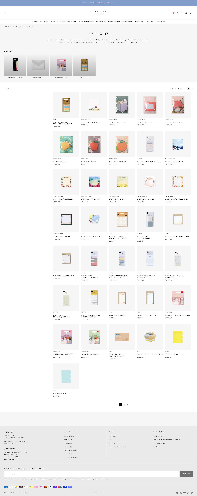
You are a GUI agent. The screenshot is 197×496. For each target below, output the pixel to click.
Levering (112, 443)
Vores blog (68, 454)
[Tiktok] (188, 492)
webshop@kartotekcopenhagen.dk (16, 441)
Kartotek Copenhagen (14, 492)
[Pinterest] (191, 492)
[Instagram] (181, 492)
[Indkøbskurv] (190, 12)
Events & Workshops (71, 457)
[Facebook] (177, 492)
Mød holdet (68, 439)
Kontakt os (112, 436)
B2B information (158, 436)
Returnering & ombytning (117, 447)
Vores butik (68, 447)
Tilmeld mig (186, 474)
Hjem (5, 27)
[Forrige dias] (2, 3)
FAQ (110, 439)
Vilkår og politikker (98, 492)
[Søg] (4, 12)
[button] (181, 89)
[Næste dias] (194, 3)
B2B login (156, 447)
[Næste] (127, 405)
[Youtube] (184, 492)
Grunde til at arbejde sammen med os (166, 439)
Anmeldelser (68, 443)
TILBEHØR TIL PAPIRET (15, 27)
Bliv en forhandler (159, 443)
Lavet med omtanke (71, 450)
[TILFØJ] (76, 115)
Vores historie (69, 436)
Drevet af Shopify (25, 492)
